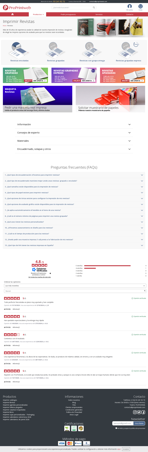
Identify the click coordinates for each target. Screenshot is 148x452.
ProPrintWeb (140, 405)
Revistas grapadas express (128, 60)
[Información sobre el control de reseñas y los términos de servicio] (50, 273)
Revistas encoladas (19, 60)
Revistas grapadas (56, 60)
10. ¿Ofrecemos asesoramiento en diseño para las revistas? (29, 228)
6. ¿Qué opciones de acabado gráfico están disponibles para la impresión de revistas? (39, 204)
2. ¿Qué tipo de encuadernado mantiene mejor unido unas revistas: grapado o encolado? (41, 181)
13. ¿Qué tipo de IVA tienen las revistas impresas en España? (29, 245)
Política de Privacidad (74, 412)
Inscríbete (139, 423)
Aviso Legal (74, 414)
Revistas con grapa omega (92, 60)
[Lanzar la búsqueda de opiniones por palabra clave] (145, 291)
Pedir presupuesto (68, 14)
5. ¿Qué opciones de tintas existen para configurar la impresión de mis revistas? (37, 198)
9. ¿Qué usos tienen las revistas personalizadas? (24, 222)
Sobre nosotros (74, 400)
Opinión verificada (140, 298)
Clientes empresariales (74, 407)
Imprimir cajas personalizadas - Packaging (18, 414)
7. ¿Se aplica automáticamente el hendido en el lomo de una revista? (33, 210)
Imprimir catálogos (10, 400)
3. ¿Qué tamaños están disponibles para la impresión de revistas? (31, 187)
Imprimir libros (8, 412)
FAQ (74, 405)
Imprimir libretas (9, 402)
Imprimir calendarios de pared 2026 (16, 419)
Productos (37, 14)
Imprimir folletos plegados (13, 407)
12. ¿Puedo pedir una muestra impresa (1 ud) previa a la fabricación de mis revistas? (39, 240)
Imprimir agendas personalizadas (15, 405)
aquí (118, 449)
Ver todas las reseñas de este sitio (39, 277)
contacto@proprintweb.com (98, 1)
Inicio (4, 26)
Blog (74, 402)
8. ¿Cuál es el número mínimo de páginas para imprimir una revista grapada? (36, 216)
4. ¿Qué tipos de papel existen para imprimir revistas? (27, 193)
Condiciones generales (74, 410)
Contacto (129, 14)
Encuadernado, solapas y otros (34, 149)
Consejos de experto (28, 132)
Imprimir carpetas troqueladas (14, 410)
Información (24, 124)
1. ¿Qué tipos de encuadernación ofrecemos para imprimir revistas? (32, 175)
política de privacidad (138, 428)
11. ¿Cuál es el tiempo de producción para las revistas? (27, 234)
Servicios (99, 14)
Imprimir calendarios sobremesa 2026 (17, 417)
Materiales (23, 140)
